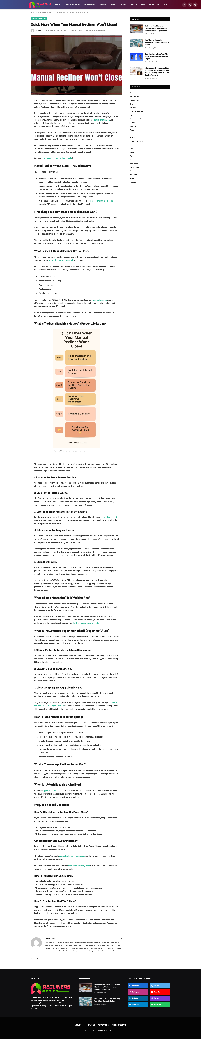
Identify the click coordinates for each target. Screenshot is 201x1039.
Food (132, 134)
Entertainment (90, 5)
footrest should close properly (86, 623)
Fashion (103, 5)
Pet (131, 156)
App (131, 93)
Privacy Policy (103, 1025)
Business (58, 5)
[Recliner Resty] (40, 4)
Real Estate (134, 163)
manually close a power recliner (72, 856)
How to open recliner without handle (57, 158)
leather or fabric (111, 517)
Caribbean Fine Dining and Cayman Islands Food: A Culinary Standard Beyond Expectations (156, 28)
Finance (114, 5)
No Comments (90, 30)
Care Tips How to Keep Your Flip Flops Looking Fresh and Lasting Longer (156, 56)
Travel (165, 5)
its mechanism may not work (61, 260)
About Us (79, 1025)
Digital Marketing (73, 5)
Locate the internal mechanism (100, 201)
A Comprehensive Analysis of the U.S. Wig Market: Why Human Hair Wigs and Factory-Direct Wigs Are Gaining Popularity (157, 71)
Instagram (133, 145)
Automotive (134, 97)
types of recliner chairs (53, 790)
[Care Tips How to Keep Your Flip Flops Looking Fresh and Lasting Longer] (136, 57)
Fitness (132, 130)
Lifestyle (133, 5)
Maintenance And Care (39, 18)
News (143, 5)
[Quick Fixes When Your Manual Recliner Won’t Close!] (76, 65)
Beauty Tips (134, 100)
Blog (131, 104)
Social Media (134, 167)
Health (123, 5)
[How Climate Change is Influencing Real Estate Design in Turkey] (136, 43)
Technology (154, 5)
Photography (134, 160)
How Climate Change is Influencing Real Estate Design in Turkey (157, 42)
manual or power (100, 300)
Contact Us (90, 1025)
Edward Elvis (41, 30)
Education (133, 115)
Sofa (131, 171)
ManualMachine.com (101, 120)
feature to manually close (79, 866)
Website (133, 182)
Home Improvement (137, 141)
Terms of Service (119, 1025)
